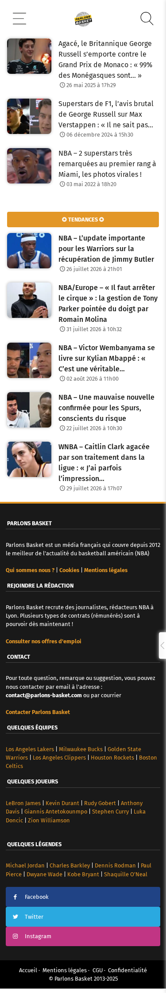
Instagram (38, 936)
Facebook (37, 897)
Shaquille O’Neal (125, 874)
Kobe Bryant (83, 874)
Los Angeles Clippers (59, 757)
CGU (98, 970)
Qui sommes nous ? (30, 570)
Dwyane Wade (44, 874)
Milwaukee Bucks (81, 749)
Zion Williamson (49, 820)
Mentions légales (64, 970)
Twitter (34, 916)
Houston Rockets (112, 757)
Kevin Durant (62, 803)
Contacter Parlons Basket (38, 712)
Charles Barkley (70, 865)
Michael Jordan (25, 865)
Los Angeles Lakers (30, 749)
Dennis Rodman (115, 865)
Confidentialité (127, 970)
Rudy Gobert (100, 803)
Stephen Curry (110, 811)
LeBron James (23, 803)
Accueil (28, 970)
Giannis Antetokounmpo (55, 811)
